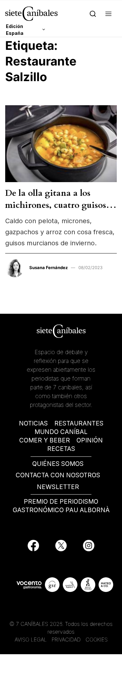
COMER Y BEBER (44, 440)
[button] (108, 13)
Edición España (14, 29)
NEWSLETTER (58, 487)
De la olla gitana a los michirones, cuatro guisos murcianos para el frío (55, 205)
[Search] (93, 13)
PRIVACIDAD (67, 639)
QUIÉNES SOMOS (58, 464)
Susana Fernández (48, 267)
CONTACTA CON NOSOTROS (58, 475)
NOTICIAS (33, 423)
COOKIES (97, 639)
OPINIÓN (89, 440)
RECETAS (61, 449)
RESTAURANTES (78, 423)
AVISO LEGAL (31, 639)
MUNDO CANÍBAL (61, 432)
